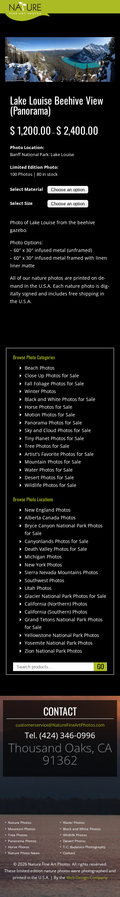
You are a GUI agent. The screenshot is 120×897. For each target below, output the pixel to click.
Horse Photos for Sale (48, 407)
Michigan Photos (43, 556)
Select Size (21, 203)
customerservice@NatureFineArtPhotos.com (60, 725)
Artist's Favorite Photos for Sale (59, 454)
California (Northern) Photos (56, 604)
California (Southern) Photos (56, 612)
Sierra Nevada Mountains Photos (61, 572)
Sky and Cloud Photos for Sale (58, 430)
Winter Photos (40, 391)
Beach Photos (40, 368)
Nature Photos (19, 822)
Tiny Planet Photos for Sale (54, 438)
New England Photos (48, 510)
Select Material (26, 189)
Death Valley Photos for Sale (56, 549)
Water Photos (74, 822)
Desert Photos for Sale (49, 477)
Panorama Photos (22, 841)
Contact (69, 853)
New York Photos (43, 564)
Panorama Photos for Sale (53, 422)
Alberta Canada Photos (50, 517)
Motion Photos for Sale (50, 414)
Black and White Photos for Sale (60, 399)
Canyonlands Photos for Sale (56, 541)
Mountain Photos (21, 828)
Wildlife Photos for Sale (50, 485)
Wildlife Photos (75, 834)
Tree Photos (17, 834)
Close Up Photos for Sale (52, 375)
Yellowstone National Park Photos (62, 635)
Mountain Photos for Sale (53, 462)
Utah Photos (38, 588)
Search (100, 666)
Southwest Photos (44, 580)
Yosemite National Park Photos (59, 643)
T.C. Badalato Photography (84, 847)
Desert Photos (74, 841)
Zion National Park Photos (53, 651)
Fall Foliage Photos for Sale (54, 383)
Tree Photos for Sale (47, 446)
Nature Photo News (24, 853)
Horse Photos (18, 847)
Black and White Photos (82, 828)
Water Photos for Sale (49, 470)
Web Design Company (86, 877)
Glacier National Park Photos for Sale (65, 596)
